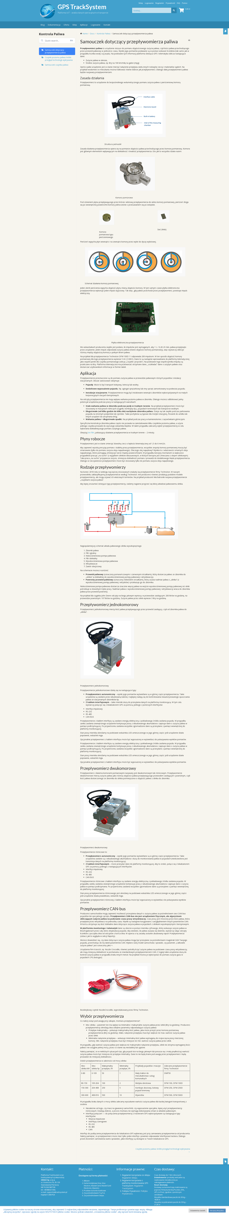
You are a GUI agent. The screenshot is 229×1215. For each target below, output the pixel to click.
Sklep (140, 3)
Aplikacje (84, 25)
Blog (43, 25)
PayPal (102, 1193)
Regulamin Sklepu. (130, 1177)
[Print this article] (189, 40)
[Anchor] (105, 78)
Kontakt (107, 25)
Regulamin (159, 3)
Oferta (66, 25)
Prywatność (170, 3)
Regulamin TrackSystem (132, 1187)
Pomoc (184, 3)
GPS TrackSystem (82, 6)
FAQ (178, 3)
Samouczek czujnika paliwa (56, 65)
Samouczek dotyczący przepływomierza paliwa (55, 51)
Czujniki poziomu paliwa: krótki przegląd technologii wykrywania (59, 58)
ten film (91, 432)
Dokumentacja (54, 25)
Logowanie (149, 3)
